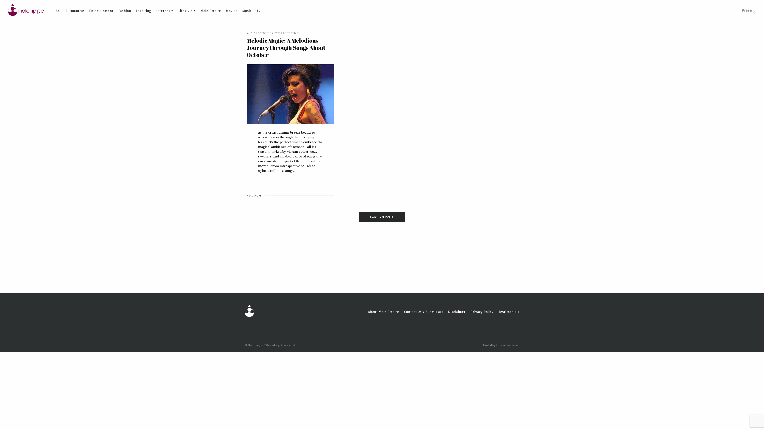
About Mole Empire (383, 312)
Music (247, 11)
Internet (163, 11)
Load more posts (382, 216)
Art (58, 11)
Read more (254, 195)
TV (259, 11)
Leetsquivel (291, 33)
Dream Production (507, 345)
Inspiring (143, 11)
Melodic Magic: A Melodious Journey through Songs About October (286, 48)
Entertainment (101, 11)
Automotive (75, 11)
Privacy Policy (482, 312)
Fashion (124, 11)
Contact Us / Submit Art (423, 312)
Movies (231, 11)
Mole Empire (211, 11)
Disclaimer (457, 312)
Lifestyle (185, 11)
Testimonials (508, 312)
